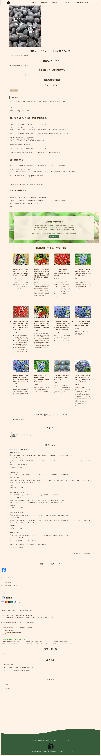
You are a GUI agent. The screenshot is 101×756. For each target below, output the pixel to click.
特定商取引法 (44, 2)
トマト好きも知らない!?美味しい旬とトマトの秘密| (17, 670)
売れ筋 (6, 684)
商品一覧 (34, 2)
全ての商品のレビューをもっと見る (83, 553)
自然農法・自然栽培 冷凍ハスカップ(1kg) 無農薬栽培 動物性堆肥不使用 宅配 (83, 323)
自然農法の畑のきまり (67, 740)
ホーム (27, 740)
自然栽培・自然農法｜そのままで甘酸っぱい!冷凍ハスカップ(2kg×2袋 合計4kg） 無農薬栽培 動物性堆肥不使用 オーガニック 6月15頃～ (62, 325)
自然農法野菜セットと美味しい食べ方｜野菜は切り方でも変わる (20, 667)
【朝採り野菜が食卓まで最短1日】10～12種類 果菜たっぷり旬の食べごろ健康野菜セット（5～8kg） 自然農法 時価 (43, 455)
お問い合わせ (66, 2)
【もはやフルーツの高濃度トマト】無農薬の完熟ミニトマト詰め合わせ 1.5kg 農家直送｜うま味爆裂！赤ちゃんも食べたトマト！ (21, 325)
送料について (55, 2)
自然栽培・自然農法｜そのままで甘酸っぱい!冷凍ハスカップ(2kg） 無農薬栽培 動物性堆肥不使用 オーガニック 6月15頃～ (21, 380)
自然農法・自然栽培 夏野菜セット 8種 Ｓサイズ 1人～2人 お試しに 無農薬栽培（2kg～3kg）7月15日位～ (42, 475)
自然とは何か (13, 90)
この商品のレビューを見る (16, 467)
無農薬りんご (53, 236)
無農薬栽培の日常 (52, 79)
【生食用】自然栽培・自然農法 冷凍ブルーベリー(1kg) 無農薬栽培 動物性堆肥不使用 (36, 495)
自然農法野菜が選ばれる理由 (81, 2)
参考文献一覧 (8, 654)
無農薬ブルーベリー (52, 60)
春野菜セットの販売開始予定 (51, 70)
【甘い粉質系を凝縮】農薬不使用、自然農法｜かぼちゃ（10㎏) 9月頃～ (62, 378)
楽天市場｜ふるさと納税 (18, 419)
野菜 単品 (7, 688)
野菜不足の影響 (9, 665)
